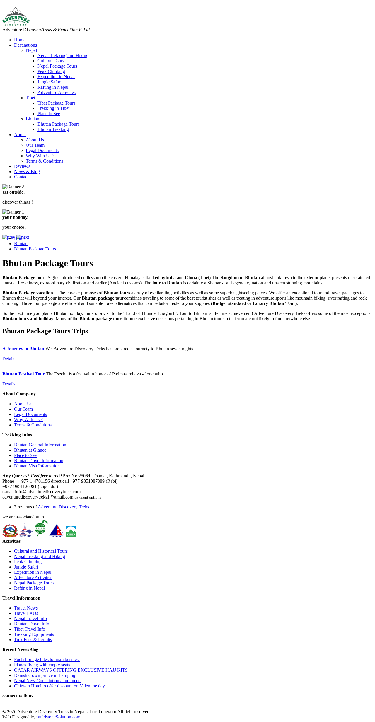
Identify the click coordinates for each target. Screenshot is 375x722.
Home (19, 39)
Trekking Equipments (34, 634)
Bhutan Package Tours (58, 124)
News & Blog (27, 171)
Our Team (35, 145)
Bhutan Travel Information (38, 460)
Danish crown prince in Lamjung (44, 675)
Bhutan (32, 118)
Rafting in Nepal (53, 87)
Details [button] (8, 358)
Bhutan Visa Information (37, 465)
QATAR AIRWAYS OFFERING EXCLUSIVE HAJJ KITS (71, 670)
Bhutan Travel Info (31, 623)
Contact (21, 176)
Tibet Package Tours (56, 102)
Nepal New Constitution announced (47, 680)
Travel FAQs (26, 613)
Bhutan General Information (40, 444)
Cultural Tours (51, 60)
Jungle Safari (50, 81)
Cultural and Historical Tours (41, 551)
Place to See (49, 113)
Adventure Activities (57, 92)
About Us (35, 139)
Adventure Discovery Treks (63, 506)
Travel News (26, 607)
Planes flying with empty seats (42, 664)
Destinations (25, 44)
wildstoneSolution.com (59, 716)
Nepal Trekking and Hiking (63, 55)
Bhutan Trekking (53, 129)
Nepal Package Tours (57, 66)
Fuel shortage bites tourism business (47, 659)
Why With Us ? (40, 155)
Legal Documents (42, 150)
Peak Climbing (51, 71)
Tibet (30, 97)
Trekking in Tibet (53, 108)
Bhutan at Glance (30, 450)
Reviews (22, 166)
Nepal (31, 50)
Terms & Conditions (44, 160)
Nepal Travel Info (30, 618)
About (20, 134)
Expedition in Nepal (56, 76)
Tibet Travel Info (29, 629)
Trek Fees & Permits (33, 639)
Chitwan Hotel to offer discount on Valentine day (59, 685)
